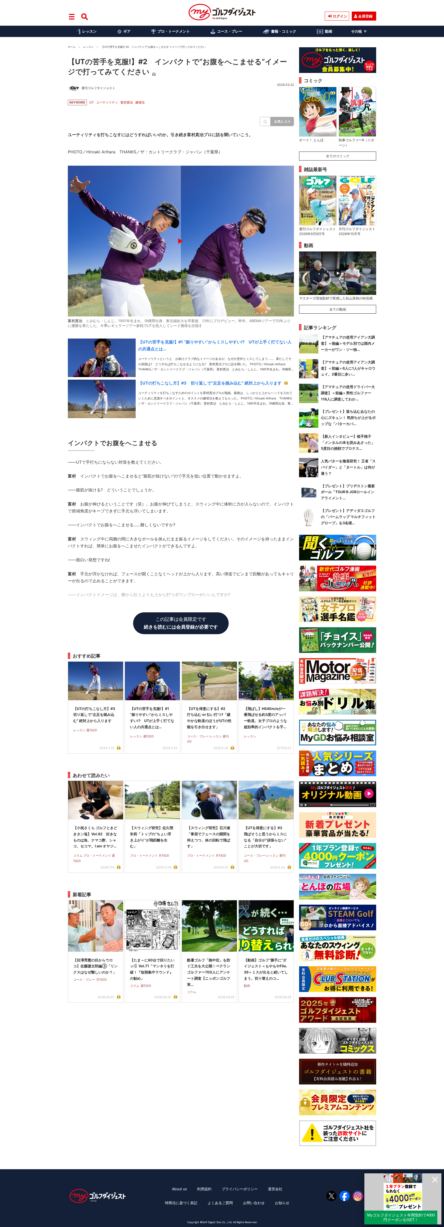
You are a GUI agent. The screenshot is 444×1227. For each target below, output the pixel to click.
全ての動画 (337, 309)
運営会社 (275, 1189)
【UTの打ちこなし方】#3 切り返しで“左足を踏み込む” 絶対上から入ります (210, 383)
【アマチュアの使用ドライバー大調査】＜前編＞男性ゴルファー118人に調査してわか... (348, 393)
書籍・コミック (283, 31)
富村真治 (127, 102)
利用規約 (204, 1189)
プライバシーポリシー (240, 1189)
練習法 (140, 102)
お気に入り (282, 121)
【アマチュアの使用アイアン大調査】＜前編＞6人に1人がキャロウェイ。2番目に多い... (348, 368)
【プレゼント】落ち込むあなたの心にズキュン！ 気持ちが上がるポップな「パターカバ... (348, 417)
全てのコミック (337, 156)
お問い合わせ (254, 1203)
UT (91, 102)
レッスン (89, 31)
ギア (127, 31)
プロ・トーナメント (174, 31)
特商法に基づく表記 (181, 1203)
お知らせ (282, 1203)
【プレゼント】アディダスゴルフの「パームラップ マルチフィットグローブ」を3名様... (348, 516)
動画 (328, 31)
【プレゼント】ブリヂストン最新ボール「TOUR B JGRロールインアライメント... (348, 492)
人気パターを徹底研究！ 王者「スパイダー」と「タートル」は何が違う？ (348, 467)
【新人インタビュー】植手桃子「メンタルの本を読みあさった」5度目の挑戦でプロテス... (348, 442)
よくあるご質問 (220, 1203)
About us (179, 1189)
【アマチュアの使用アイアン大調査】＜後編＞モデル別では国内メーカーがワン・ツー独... (348, 343)
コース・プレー (229, 31)
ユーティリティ (107, 102)
